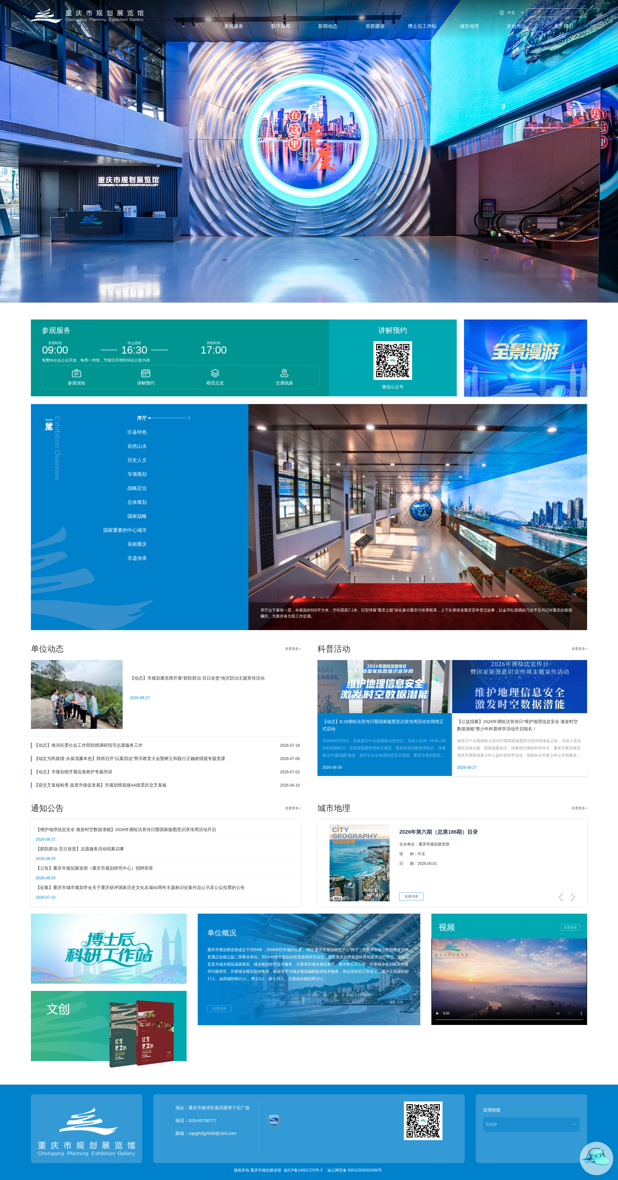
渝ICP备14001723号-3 (303, 1170)
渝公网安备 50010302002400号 (354, 1170)
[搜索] (582, 12)
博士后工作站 (422, 26)
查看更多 (570, 927)
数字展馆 (280, 26)
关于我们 (563, 26)
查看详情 (219, 1008)
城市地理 (469, 26)
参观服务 (233, 26)
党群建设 (375, 26)
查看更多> (293, 649)
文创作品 (516, 26)
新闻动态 (327, 26)
